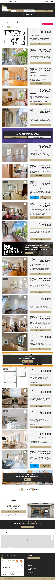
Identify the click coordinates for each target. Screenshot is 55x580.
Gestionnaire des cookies (49, 578)
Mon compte (46, 1)
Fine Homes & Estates (32, 568)
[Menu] (52, 1)
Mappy (11, 547)
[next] (22, 489)
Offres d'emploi (31, 563)
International (30, 571)
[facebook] (2, 558)
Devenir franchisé (31, 565)
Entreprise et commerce (33, 566)
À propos (29, 569)
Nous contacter (31, 572)
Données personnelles (32, 578)
